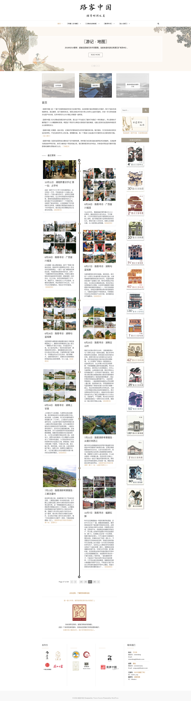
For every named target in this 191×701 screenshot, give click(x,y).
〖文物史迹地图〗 (91, 23)
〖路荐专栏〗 (108, 23)
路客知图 (137, 677)
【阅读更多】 (58, 210)
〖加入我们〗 (123, 23)
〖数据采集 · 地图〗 (95, 41)
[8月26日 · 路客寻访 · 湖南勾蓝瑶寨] (59, 313)
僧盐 (134, 663)
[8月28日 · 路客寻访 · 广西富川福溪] (99, 184)
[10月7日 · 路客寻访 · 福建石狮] (99, 493)
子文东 (135, 652)
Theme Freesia (97, 698)
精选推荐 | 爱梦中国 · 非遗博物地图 (135, 133)
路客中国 (36, 22)
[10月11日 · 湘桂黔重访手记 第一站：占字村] (59, 169)
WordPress (115, 698)
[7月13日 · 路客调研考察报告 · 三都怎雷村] (59, 476)
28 (94, 582)
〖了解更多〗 (66, 146)
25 (81, 582)
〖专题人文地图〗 (73, 23)
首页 (59, 23)
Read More (95, 55)
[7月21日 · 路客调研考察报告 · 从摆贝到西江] (99, 425)
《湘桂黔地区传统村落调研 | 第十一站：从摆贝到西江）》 (98, 464)
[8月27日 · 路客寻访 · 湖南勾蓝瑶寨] (99, 246)
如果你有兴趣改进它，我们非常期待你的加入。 (79, 630)
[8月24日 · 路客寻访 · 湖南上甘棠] (59, 385)
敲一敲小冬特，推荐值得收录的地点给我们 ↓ (79, 600)
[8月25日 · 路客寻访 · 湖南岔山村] (99, 322)
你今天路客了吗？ (140, 672)
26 (86, 582)
